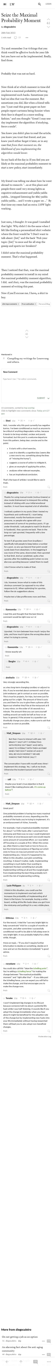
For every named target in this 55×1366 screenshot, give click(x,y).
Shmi (8, 421)
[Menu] (5, 4)
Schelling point (40, 968)
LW (12, 4)
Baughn (12, 662)
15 (19, 37)
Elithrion (10, 918)
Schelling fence (24, 971)
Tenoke (9, 998)
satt (9, 779)
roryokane (10, 964)
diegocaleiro (10, 27)
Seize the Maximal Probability (21, 18)
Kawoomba (11, 610)
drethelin (10, 678)
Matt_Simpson (13, 733)
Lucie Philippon (14, 886)
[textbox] (27, 382)
